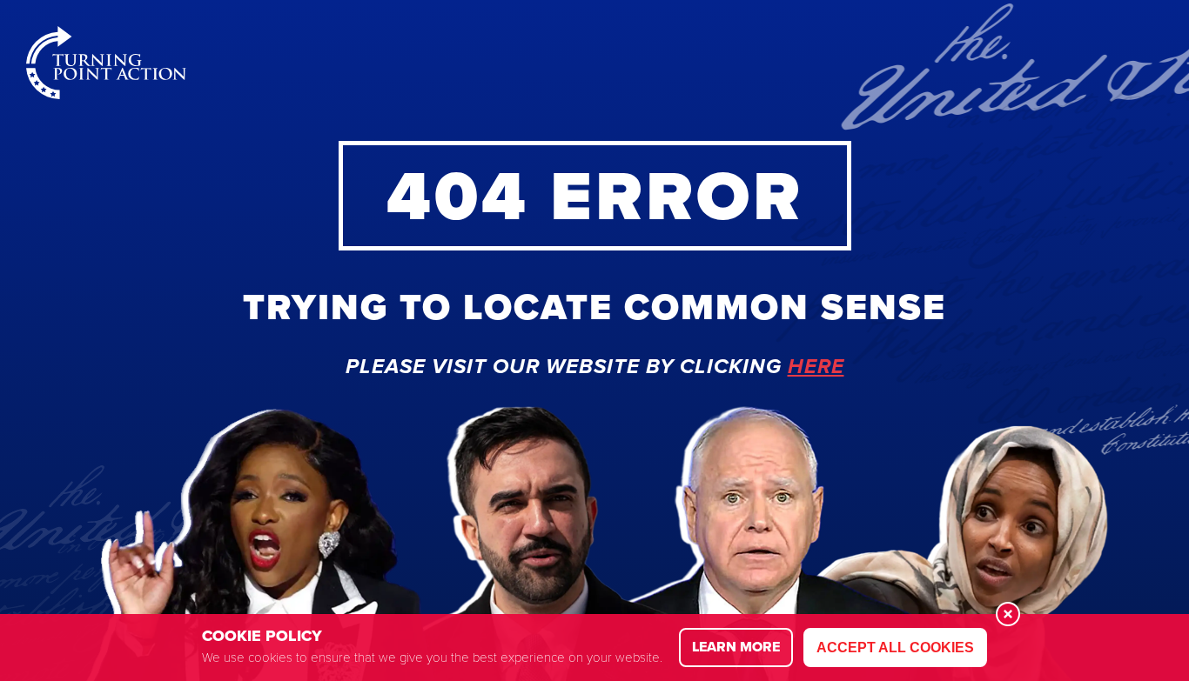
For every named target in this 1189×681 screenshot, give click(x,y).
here (816, 367)
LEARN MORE (736, 647)
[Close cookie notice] (1008, 614)
